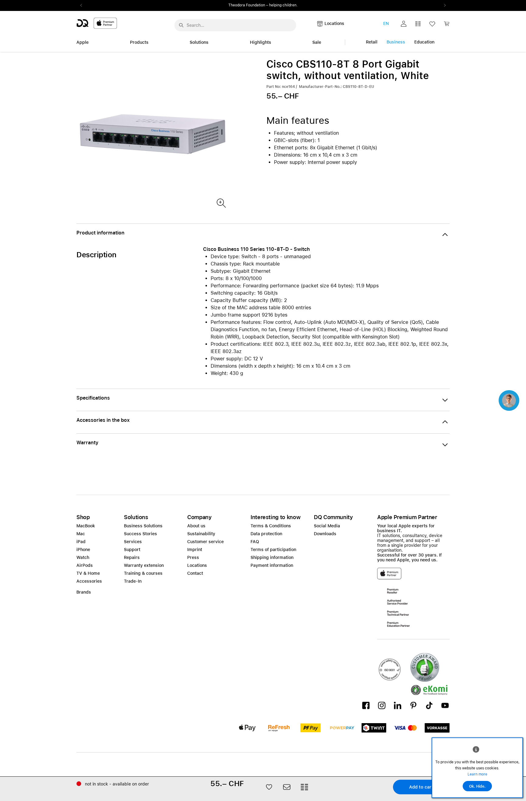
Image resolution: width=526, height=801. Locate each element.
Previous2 (83, 5)
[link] (446, 25)
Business (396, 42)
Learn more (477, 774)
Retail (371, 42)
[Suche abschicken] (181, 25)
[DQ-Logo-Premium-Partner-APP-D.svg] (96, 23)
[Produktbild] (220, 202)
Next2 (443, 5)
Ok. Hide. (477, 786)
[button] (404, 24)
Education (424, 42)
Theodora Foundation (246, 5)
